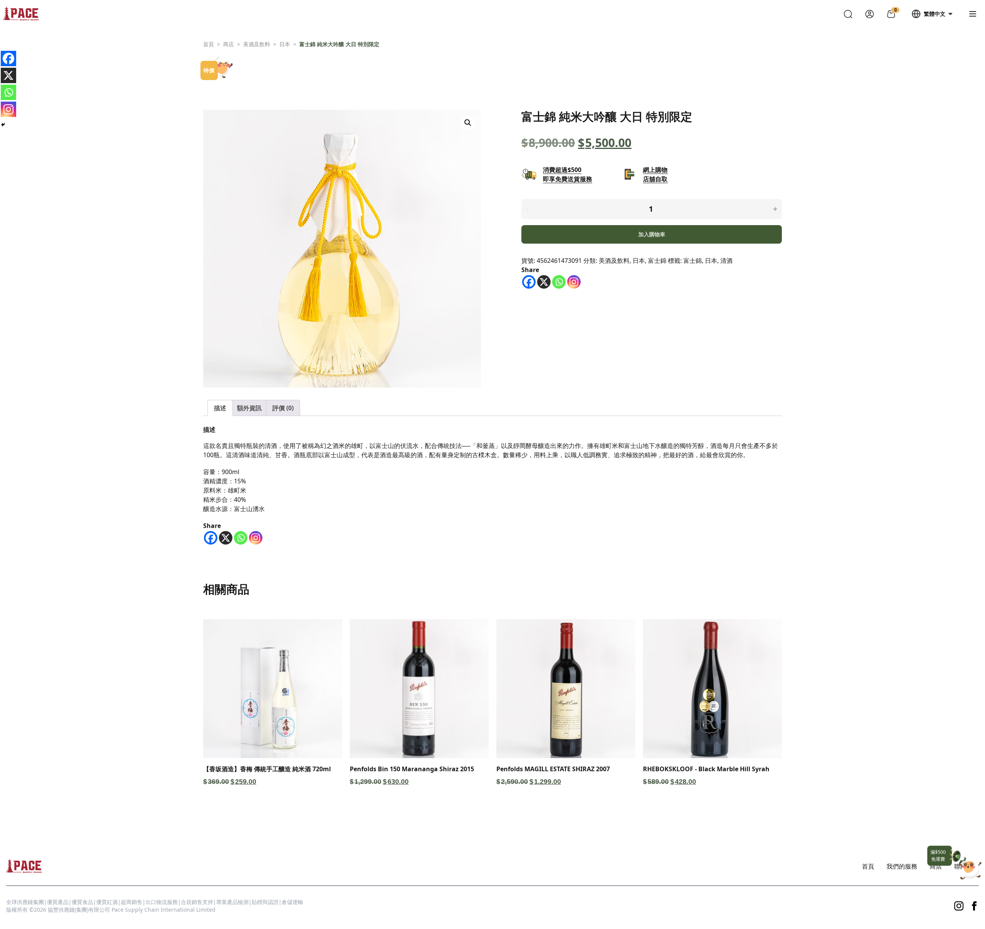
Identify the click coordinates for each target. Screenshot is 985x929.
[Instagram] (574, 282)
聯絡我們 (966, 866)
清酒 (726, 260)
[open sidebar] (972, 14)
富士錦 (657, 260)
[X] (544, 282)
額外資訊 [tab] (249, 408)
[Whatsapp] (559, 282)
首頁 (208, 44)
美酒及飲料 (256, 44)
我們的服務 (901, 866)
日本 (284, 44)
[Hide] (3, 125)
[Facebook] (529, 282)
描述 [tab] (220, 408)
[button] (468, 123)
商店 (228, 44)
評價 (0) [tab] (283, 408)
